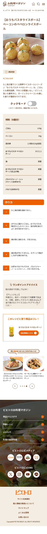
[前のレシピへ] (15, 386)
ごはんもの (8, 78)
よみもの (7, 431)
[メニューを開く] (43, 4)
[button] (20, 386)
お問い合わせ (23, 517)
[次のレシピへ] (32, 386)
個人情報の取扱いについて (23, 503)
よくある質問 (23, 512)
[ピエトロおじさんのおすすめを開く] (14, 4)
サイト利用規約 (23, 499)
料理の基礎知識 (10, 439)
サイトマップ (23, 508)
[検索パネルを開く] (38, 4)
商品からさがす (10, 416)
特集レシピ (8, 424)
